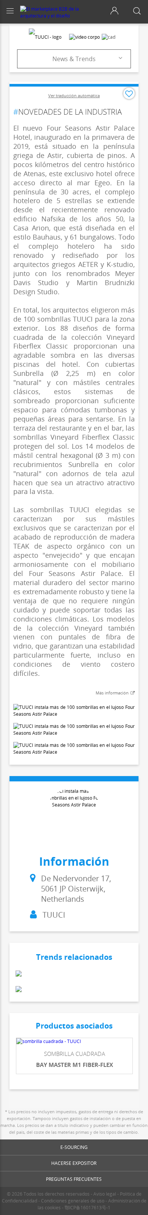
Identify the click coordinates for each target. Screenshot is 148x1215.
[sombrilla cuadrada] (74, 1041)
